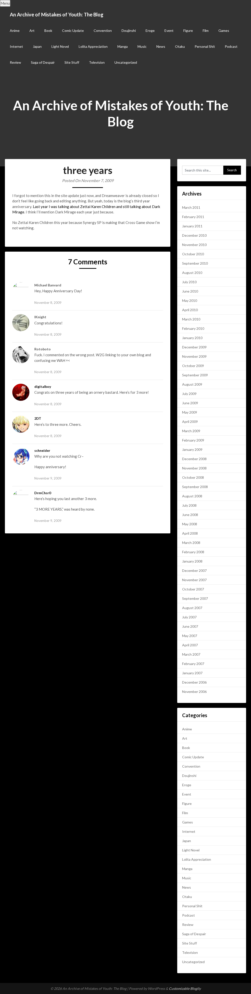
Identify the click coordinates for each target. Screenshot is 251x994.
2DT (37, 418)
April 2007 (190, 645)
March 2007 (191, 654)
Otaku (180, 46)
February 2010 (193, 328)
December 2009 (194, 347)
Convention (103, 30)
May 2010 (189, 300)
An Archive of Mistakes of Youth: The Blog (56, 14)
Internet (16, 46)
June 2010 (190, 291)
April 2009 (190, 421)
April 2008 (190, 533)
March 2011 (191, 207)
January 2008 (192, 561)
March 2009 (191, 431)
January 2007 (192, 673)
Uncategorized (125, 62)
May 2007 (189, 636)
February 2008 (193, 552)
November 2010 (194, 245)
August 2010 (192, 272)
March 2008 (191, 542)
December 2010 (194, 235)
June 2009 (190, 403)
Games (223, 30)
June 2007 (190, 626)
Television (97, 62)
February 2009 (193, 440)
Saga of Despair (43, 62)
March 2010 (191, 319)
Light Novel (60, 46)
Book (48, 30)
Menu (5, 3)
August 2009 (192, 384)
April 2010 (190, 310)
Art (32, 30)
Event (169, 30)
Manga (122, 46)
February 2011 (193, 217)
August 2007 (192, 608)
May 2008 (189, 524)
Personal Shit (205, 46)
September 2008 (195, 487)
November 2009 (194, 356)
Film (206, 30)
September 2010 (195, 263)
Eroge (150, 30)
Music (142, 46)
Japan (37, 46)
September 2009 (195, 375)
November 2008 (194, 468)
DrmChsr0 (42, 493)
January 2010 (192, 338)
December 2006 (194, 682)
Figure (188, 30)
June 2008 (190, 515)
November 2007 (194, 580)
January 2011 (192, 226)
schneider (42, 450)
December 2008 (194, 459)
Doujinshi (129, 30)
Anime (15, 30)
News (160, 46)
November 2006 (194, 691)
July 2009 (189, 394)
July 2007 (189, 617)
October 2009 (193, 366)
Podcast (231, 46)
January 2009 (192, 449)
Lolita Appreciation (93, 46)
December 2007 (194, 570)
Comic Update (73, 30)
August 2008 (192, 496)
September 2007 (195, 598)
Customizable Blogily (185, 988)
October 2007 (193, 589)
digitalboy (42, 386)
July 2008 (189, 505)
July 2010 (189, 282)
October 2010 (193, 254)
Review (15, 62)
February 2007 (193, 664)
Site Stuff (71, 62)
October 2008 (193, 477)
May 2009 (189, 412)
